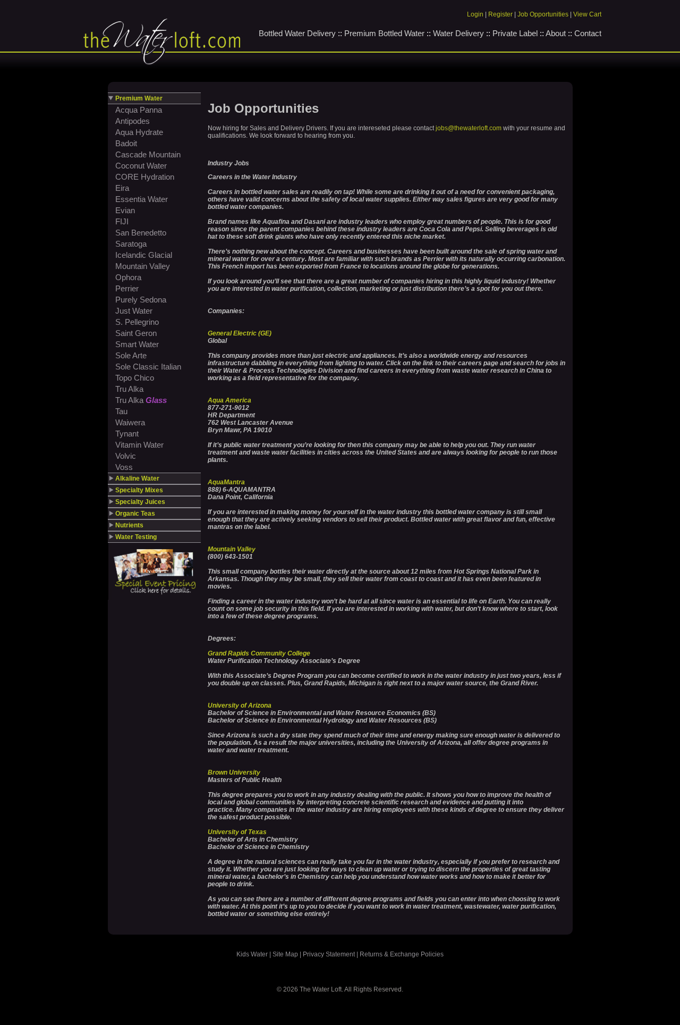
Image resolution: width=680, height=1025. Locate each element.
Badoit (126, 143)
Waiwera (130, 422)
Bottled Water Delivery (297, 33)
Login (475, 14)
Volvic (125, 455)
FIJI (122, 221)
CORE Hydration (144, 176)
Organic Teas (135, 513)
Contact (587, 33)
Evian (125, 210)
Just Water (133, 310)
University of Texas (237, 832)
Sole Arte (131, 355)
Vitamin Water (139, 444)
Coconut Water (141, 165)
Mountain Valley (142, 266)
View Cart (587, 14)
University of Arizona (239, 705)
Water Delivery (458, 33)
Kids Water (252, 954)
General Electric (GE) (239, 333)
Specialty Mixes (139, 490)
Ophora (128, 277)
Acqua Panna (138, 109)
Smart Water (137, 344)
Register (500, 14)
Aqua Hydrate (139, 132)
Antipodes (132, 120)
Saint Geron (136, 333)
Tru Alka (129, 388)
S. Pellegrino (137, 321)
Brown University (234, 772)
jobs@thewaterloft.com (469, 128)
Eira (122, 187)
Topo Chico (134, 377)
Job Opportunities (542, 14)
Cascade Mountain (148, 154)
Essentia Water (141, 199)
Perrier (127, 288)
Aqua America (229, 400)
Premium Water (139, 98)
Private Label (515, 33)
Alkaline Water (137, 478)
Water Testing (136, 537)
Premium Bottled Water (384, 33)
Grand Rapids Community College (259, 653)
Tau (121, 411)
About (556, 33)
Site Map (285, 954)
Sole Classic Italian (148, 366)
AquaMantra (226, 482)
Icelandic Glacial (143, 254)
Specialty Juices (140, 502)
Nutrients (129, 525)
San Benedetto (140, 232)
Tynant (127, 433)
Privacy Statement (329, 954)
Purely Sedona (140, 299)
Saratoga (131, 243)
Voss (124, 467)
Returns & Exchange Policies (402, 954)
